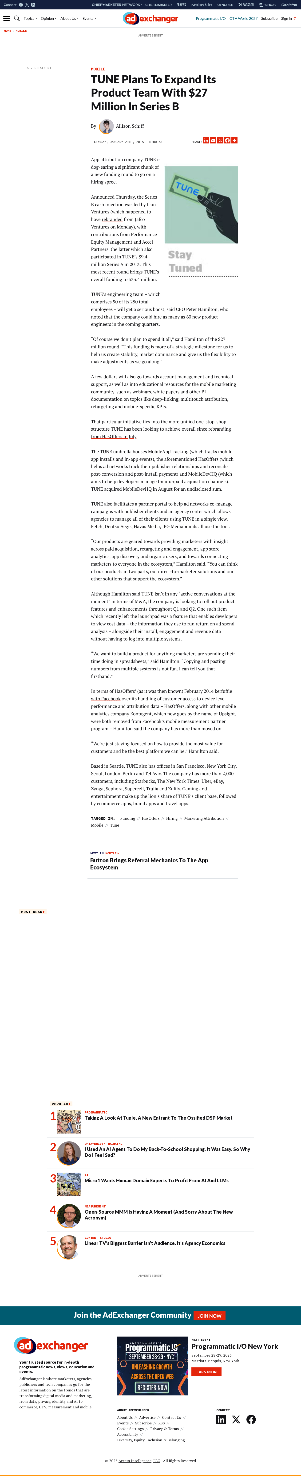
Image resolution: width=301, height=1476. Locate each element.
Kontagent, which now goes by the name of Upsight (182, 714)
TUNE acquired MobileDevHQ (121, 489)
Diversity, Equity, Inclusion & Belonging (151, 1440)
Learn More (206, 1372)
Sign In (287, 18)
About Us (68, 18)
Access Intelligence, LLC (139, 1460)
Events (88, 18)
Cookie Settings (130, 1428)
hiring (172, 818)
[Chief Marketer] (158, 5)
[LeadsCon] (245, 4)
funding (127, 818)
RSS (161, 1423)
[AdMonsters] (267, 5)
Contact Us (171, 1417)
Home (7, 31)
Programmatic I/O (211, 18)
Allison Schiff (130, 126)
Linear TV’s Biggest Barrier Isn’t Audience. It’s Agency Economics (155, 1243)
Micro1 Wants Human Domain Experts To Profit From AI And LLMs (157, 1180)
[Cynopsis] (225, 5)
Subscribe (269, 18)
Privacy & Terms (164, 1428)
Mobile (21, 31)
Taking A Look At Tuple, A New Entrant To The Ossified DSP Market (159, 1118)
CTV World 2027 (243, 18)
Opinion (47, 18)
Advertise (147, 1417)
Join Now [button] (210, 1316)
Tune (114, 825)
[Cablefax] (289, 5)
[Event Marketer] (201, 4)
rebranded (112, 219)
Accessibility (127, 1434)
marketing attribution (204, 818)
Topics (29, 18)
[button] (17, 18)
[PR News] (181, 4)
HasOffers (151, 818)
